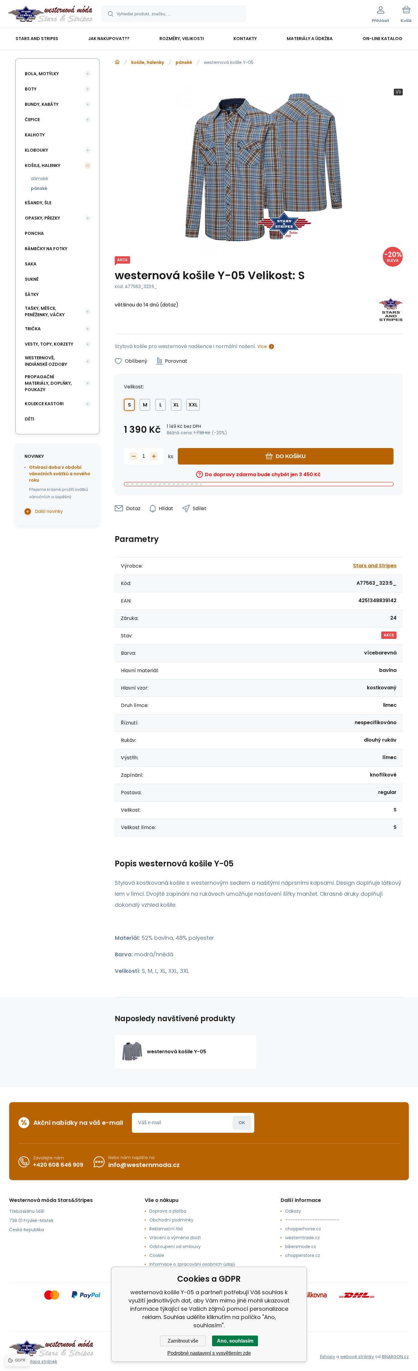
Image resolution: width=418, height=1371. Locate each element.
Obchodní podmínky (171, 1220)
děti (29, 419)
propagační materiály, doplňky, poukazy (48, 383)
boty (30, 89)
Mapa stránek (42, 1361)
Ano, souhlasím (235, 1340)
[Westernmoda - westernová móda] (117, 62)
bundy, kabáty (41, 104)
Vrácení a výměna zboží (175, 1238)
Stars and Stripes (375, 565)
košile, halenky (147, 62)
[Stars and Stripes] (391, 311)
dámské (39, 179)
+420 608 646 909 (58, 1165)
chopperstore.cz (302, 1255)
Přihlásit (242, 1123)
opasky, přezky (42, 218)
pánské (184, 62)
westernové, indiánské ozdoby (46, 361)
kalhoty (35, 135)
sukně (32, 279)
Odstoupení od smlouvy (175, 1246)
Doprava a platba (167, 1211)
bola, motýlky (42, 74)
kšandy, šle (38, 203)
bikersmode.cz (300, 1246)
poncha (34, 233)
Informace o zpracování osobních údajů (192, 1264)
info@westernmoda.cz (144, 1165)
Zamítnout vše (183, 1340)
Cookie (156, 1255)
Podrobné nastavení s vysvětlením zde (209, 1353)
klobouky (36, 150)
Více (262, 346)
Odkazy (293, 1211)
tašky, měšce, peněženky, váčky (45, 311)
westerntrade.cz (302, 1238)
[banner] (50, 15)
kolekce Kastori (44, 404)
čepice (32, 120)
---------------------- (312, 1220)
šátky (32, 294)
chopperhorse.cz (303, 1229)
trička (33, 329)
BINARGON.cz (395, 1357)
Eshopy (327, 1357)
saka (30, 264)
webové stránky (357, 1357)
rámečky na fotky (46, 249)
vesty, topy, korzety (49, 344)
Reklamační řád (166, 1229)
